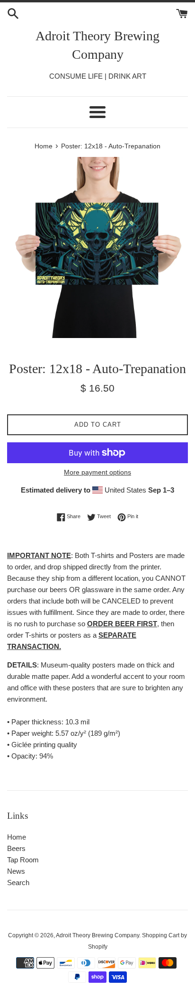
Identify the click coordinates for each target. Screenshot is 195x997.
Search (18, 882)
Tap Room (23, 860)
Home (16, 837)
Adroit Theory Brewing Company (97, 45)
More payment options (97, 472)
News (16, 871)
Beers (16, 848)
